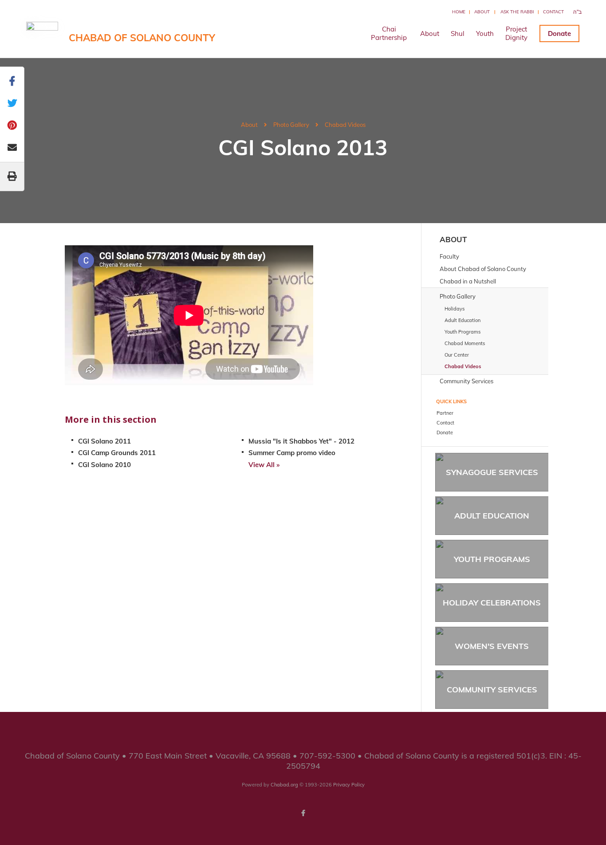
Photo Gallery (291, 124)
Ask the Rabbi (517, 12)
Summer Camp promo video (291, 452)
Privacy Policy (349, 785)
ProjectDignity (516, 33)
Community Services (492, 689)
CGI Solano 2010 (104, 464)
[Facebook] (303, 813)
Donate (559, 33)
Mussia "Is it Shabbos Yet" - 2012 (301, 441)
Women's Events (492, 646)
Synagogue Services (492, 472)
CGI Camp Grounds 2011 (117, 452)
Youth (485, 33)
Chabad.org (284, 785)
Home (458, 12)
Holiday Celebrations (492, 602)
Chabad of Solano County (142, 37)
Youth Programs (492, 559)
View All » (263, 464)
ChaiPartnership (389, 33)
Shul (457, 33)
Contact (553, 12)
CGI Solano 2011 (104, 441)
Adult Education (491, 516)
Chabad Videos (345, 124)
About (482, 12)
